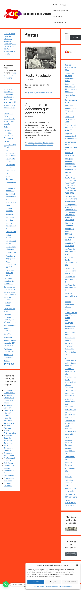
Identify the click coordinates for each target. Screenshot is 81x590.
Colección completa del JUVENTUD (9, 281)
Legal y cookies (58, 23)
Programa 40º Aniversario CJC (70, 110)
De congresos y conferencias (11, 153)
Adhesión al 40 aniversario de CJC (10, 107)
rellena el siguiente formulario (10, 75)
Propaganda (9, 478)
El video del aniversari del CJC (70, 371)
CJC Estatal (8, 463)
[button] (77, 565)
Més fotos (8, 481)
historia (51, 143)
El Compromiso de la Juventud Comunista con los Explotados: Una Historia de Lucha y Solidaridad (71, 212)
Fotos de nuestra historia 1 (71, 295)
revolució (49, 92)
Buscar (67, 34)
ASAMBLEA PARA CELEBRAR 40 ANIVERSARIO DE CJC (9, 119)
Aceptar (36, 582)
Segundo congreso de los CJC (70, 450)
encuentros (38, 143)
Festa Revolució (38, 75)
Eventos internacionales (11, 225)
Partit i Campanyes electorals (8, 448)
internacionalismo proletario (34, 145)
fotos (43, 92)
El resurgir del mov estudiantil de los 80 (71, 127)
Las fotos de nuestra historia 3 (71, 279)
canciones (31, 143)
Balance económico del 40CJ (70, 67)
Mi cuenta (8, 337)
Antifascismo (11, 232)
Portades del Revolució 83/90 (11, 272)
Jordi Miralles (11, 253)
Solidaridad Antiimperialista (11, 196)
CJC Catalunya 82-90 (60, 11)
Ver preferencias (70, 582)
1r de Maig (8, 435)
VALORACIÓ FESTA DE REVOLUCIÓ (69, 346)
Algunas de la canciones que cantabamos (37, 109)
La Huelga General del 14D (69, 482)
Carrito (6, 141)
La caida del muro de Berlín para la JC (70, 270)
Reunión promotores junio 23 (69, 304)
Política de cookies (38, 586)
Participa (63, 5)
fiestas (38, 92)
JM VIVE (7, 334)
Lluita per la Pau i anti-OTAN (8, 412)
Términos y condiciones (51, 586)
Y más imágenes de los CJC (11, 264)
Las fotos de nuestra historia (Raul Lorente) (71, 198)
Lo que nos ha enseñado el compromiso (70, 393)
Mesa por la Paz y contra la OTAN (70, 119)
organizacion (48, 145)
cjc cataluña (31, 92)
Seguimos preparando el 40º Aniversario (71, 136)
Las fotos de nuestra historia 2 (71, 287)
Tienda (6, 361)
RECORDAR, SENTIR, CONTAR (69, 231)
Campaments (9, 423)
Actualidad (56, 17)
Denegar (53, 582)
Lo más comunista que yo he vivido (70, 502)
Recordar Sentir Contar (37, 13)
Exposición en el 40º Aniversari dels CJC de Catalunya (70, 382)
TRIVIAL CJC (9, 364)
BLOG (55, 5)
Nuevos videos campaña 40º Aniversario (10, 343)
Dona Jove (10, 214)
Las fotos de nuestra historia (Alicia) (71, 251)
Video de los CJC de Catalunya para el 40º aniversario (71, 100)
